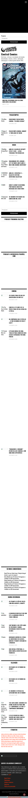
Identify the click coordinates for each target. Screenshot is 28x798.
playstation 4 (20, 741)
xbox (24, 745)
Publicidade (7, 780)
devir (13, 737)
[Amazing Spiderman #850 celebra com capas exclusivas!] (14, 81)
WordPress (16, 794)
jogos (2, 739)
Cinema (17, 736)
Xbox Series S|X (9, 746)
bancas (16, 734)
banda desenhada (22, 734)
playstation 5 (4, 743)
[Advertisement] (14, 19)
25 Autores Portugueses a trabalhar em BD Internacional (14, 578)
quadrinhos (22, 743)
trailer (15, 745)
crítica (10, 737)
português (14, 743)
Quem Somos (7, 778)
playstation (14, 741)
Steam (9, 745)
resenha (3, 745)
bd (1, 736)
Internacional (7, 97)
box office (14, 736)
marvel (17, 739)
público (18, 743)
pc (10, 741)
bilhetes (9, 736)
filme (22, 737)
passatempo (7, 741)
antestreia (6, 734)
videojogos (20, 745)
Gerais (17, 94)
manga (13, 739)
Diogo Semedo (7, 580)
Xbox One (3, 746)
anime (2, 734)
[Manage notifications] (24, 794)
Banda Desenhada (8, 94)
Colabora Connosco (8, 782)
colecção (3, 737)
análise (10, 734)
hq (24, 737)
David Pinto (7, 573)
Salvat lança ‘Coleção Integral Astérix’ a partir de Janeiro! (15, 574)
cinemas (21, 736)
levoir (10, 739)
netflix (20, 739)
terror (12, 745)
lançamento (6, 739)
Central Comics (9, 54)
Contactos (6, 784)
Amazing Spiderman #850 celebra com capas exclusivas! (12, 101)
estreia (19, 737)
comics (7, 737)
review (6, 745)
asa (13, 734)
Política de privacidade (9, 786)
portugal (9, 743)
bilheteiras (5, 736)
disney (16, 737)
